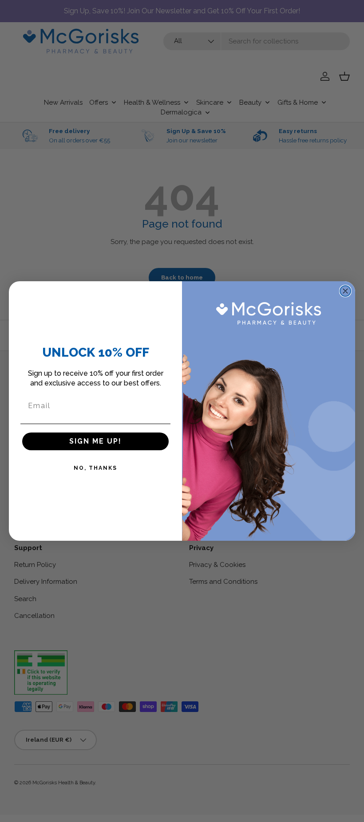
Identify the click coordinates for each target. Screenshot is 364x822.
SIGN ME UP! (95, 441)
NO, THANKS (95, 468)
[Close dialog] (345, 291)
